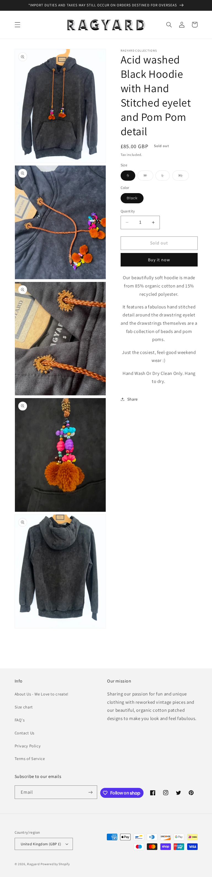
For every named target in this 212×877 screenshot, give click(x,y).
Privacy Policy (28, 745)
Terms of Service (30, 758)
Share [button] (132, 399)
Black (135, 199)
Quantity (128, 211)
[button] (17, 24)
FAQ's (20, 720)
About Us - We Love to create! (41, 694)
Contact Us (25, 732)
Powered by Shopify (55, 864)
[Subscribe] (90, 792)
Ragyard (33, 864)
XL (183, 176)
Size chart (24, 707)
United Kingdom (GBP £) (41, 843)
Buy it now (159, 260)
